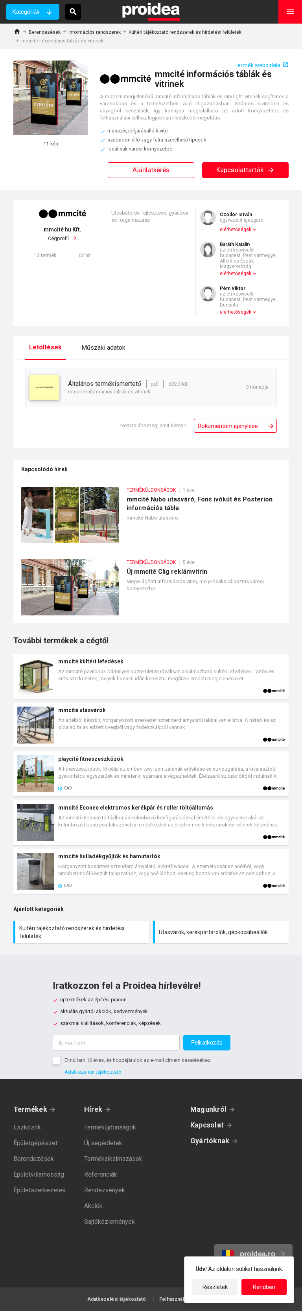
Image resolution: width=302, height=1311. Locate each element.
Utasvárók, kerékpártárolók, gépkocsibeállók (222, 932)
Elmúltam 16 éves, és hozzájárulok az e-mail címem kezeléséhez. (138, 1060)
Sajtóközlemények (109, 1221)
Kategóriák (26, 11)
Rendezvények (104, 1190)
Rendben (264, 1287)
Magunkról (208, 1109)
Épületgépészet (35, 1143)
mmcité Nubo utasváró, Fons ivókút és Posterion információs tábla (151, 519)
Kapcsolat (207, 1125)
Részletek (215, 1287)
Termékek (30, 1109)
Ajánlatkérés (151, 170)
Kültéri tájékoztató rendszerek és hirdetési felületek (185, 32)
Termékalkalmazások (113, 1158)
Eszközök (27, 1127)
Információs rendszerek (94, 32)
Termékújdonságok (110, 1127)
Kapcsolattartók (240, 170)
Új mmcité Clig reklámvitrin (151, 591)
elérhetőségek (235, 229)
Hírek (93, 1109)
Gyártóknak (209, 1141)
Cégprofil (62, 234)
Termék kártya (151, 676)
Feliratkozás (207, 1042)
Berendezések (45, 32)
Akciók (93, 1206)
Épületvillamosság (38, 1174)
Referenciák (100, 1174)
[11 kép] (50, 98)
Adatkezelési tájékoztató (93, 1072)
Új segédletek (103, 1143)
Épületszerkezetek (39, 1190)
